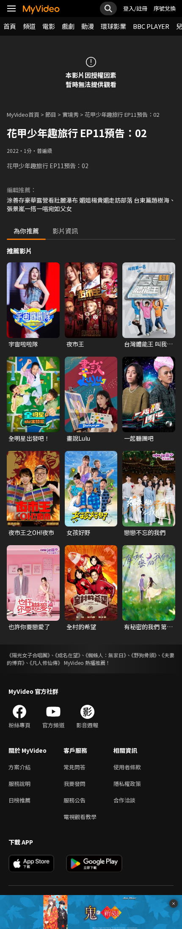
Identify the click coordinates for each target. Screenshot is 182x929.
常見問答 (74, 767)
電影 (48, 26)
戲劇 (68, 26)
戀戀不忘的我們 (144, 532)
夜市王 (75, 344)
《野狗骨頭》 (144, 655)
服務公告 (74, 800)
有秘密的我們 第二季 (148, 626)
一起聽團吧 (139, 438)
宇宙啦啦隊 (23, 344)
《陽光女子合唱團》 (28, 655)
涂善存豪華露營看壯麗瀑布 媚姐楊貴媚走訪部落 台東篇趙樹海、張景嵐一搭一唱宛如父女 (91, 204)
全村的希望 (81, 626)
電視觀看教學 (80, 817)
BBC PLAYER (151, 26)
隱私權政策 (127, 784)
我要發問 (74, 784)
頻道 (29, 26)
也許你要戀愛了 (29, 626)
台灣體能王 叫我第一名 (148, 344)
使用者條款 (127, 767)
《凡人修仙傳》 (46, 662)
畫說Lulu (78, 438)
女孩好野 (78, 532)
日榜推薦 (19, 800)
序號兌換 (165, 8)
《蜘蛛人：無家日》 (105, 655)
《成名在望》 (67, 655)
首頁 (9, 26)
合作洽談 (124, 800)
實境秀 (70, 114)
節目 (50, 114)
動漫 (87, 26)
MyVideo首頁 (23, 114)
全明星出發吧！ (29, 438)
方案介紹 (19, 767)
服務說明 (19, 784)
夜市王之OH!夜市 (31, 532)
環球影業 (113, 26)
